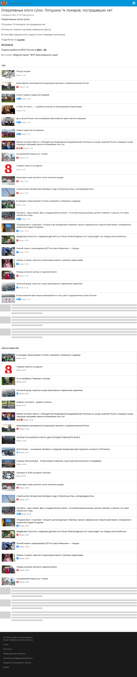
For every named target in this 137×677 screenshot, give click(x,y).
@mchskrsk (7, 44)
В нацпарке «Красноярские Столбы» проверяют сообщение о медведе (48, 201)
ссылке (21, 39)
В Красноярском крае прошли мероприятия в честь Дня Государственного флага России (56, 295)
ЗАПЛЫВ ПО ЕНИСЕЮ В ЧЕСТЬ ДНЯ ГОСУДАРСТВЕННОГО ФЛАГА (48, 437)
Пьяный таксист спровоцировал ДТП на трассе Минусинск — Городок (47, 248)
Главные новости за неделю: (29, 166)
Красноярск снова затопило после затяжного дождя (39, 177)
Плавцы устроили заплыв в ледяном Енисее (36, 272)
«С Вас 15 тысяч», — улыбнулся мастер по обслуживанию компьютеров (49, 107)
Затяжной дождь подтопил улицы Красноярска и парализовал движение (49, 284)
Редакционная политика (14, 653)
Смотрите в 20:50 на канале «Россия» (33, 473)
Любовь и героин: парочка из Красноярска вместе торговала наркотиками (49, 260)
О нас (5, 644)
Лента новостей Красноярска (16, 671)
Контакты (7, 649)
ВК (45, 49)
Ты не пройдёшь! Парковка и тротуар (33, 378)
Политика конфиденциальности (18, 658)
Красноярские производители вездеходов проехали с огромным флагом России (52, 83)
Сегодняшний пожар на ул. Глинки (31, 154)
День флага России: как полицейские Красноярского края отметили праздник (51, 118)
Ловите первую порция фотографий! (32, 95)
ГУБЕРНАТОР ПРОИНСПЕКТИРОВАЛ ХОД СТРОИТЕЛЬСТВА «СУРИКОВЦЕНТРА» (55, 189)
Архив (6, 667)
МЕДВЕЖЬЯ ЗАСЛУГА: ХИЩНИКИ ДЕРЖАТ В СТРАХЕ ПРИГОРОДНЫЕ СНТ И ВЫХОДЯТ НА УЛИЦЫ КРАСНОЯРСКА (71, 236)
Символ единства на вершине (30, 130)
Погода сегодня (23, 71)
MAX (39, 49)
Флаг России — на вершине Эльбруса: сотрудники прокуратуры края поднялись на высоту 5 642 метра (63, 449)
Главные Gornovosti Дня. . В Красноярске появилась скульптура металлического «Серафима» (59, 461)
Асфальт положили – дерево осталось (34, 402)
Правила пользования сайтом (17, 662)
